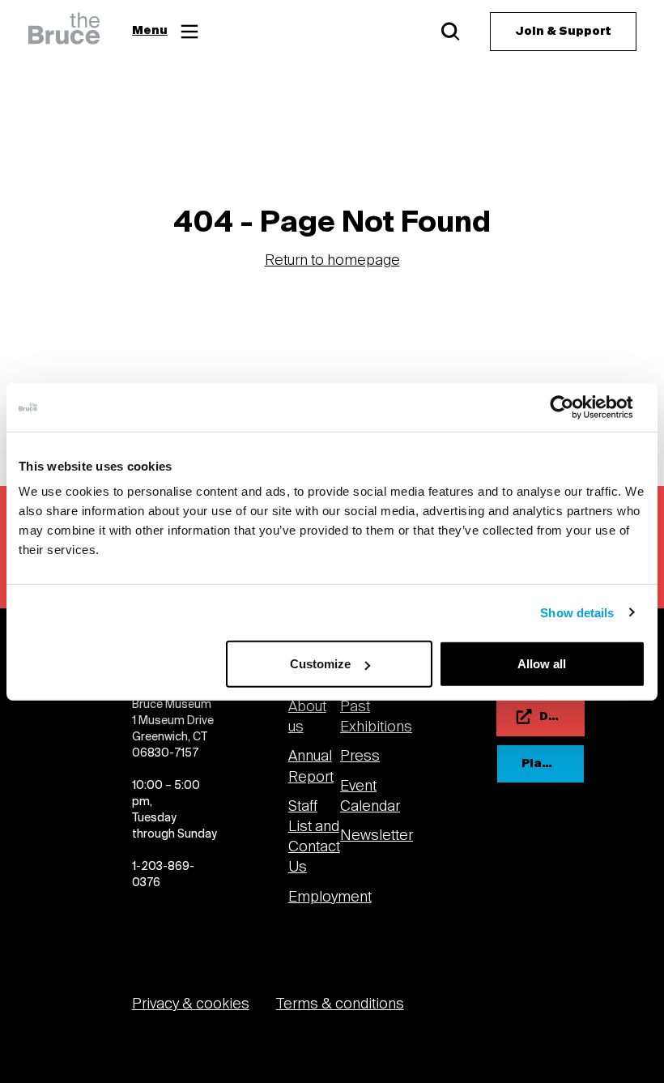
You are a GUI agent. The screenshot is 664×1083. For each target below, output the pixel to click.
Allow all (541, 664)
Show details (577, 612)
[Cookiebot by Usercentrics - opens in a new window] (574, 406)
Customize (320, 664)
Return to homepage (332, 261)
